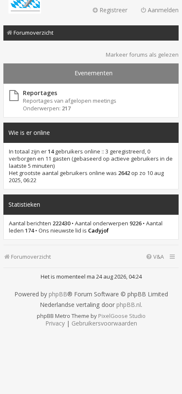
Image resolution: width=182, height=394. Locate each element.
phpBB (58, 294)
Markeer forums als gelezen (142, 54)
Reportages (40, 93)
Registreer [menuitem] (113, 10)
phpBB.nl (128, 305)
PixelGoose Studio (122, 316)
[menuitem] (155, 257)
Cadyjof (98, 230)
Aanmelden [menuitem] (163, 10)
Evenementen (93, 73)
